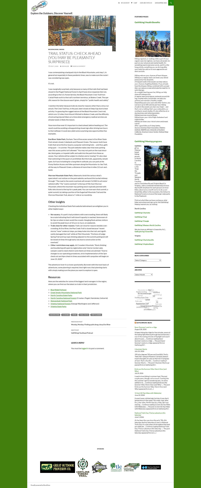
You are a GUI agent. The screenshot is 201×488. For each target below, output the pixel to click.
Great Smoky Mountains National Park (66, 292)
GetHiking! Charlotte (142, 213)
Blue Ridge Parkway (58, 290)
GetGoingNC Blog (144, 323)
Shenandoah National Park (61, 301)
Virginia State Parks (58, 306)
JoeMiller (65, 66)
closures (66, 315)
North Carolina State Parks (61, 295)
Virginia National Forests (60, 304)
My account (125, 2)
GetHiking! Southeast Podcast (82, 331)
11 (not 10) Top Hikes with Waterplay (148, 393)
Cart (135, 2)
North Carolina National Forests (63, 298)
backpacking (54, 315)
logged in (85, 348)
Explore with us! (146, 2)
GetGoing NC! (39, 7)
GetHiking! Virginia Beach (144, 244)
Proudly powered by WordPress (40, 485)
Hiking (61, 49)
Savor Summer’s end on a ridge (146, 327)
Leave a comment (78, 66)
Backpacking (53, 49)
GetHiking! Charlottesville (144, 240)
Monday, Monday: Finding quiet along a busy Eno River (91, 323)
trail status (84, 315)
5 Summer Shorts (141, 349)
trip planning (96, 315)
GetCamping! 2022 (161, 3)
